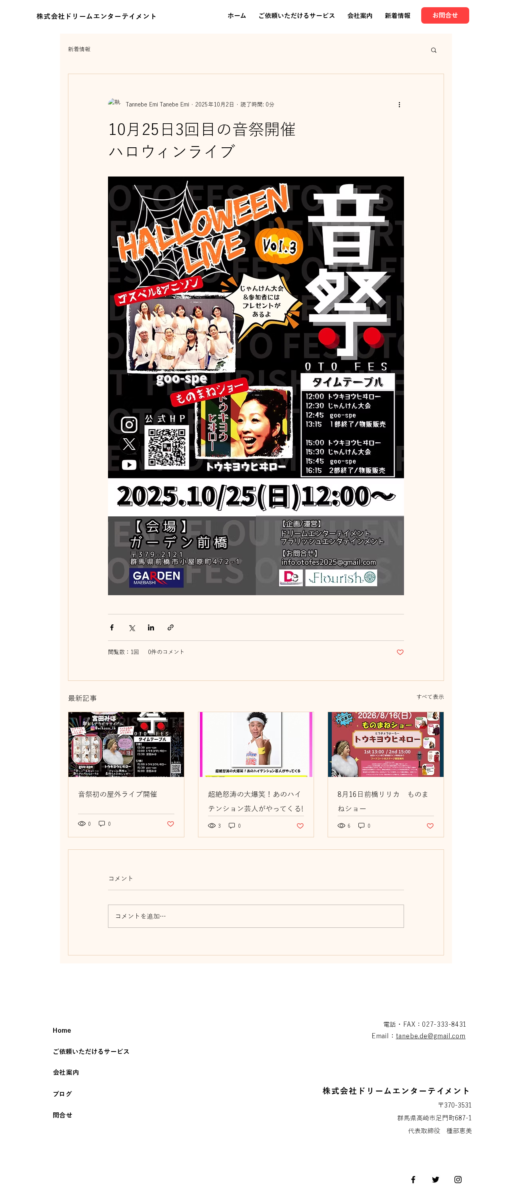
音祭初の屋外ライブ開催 (117, 794)
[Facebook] (413, 1179)
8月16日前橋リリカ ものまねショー (383, 801)
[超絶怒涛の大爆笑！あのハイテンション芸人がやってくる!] (256, 744)
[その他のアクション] (399, 104)
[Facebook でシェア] (112, 627)
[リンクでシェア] (170, 627)
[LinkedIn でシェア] (151, 627)
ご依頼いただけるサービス (91, 1051)
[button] (434, 49)
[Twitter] (435, 1179)
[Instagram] (458, 1179)
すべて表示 (430, 697)
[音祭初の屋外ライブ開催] (126, 744)
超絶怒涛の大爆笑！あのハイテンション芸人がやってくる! (256, 801)
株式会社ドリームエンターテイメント (96, 16)
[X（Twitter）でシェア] (131, 627)
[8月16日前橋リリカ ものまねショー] (386, 744)
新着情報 (79, 49)
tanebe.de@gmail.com (431, 1036)
